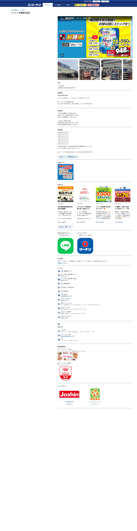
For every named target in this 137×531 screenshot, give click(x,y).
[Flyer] (65, 172)
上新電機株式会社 (69, 401)
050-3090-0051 (63, 95)
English (96, 1)
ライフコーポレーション (95, 401)
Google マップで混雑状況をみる (68, 156)
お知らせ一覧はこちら (65, 226)
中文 (105, 1)
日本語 (88, 1)
